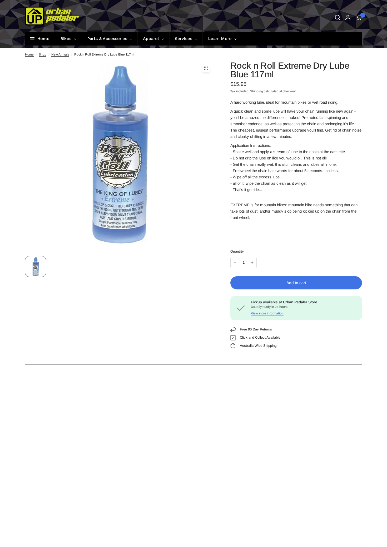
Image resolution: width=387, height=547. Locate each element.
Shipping (256, 91)
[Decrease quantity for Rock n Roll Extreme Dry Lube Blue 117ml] (235, 262)
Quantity (237, 251)
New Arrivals (60, 54)
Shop (42, 54)
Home (29, 54)
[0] (357, 17)
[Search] (337, 17)
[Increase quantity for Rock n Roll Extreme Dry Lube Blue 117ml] (252, 262)
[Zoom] (206, 68)
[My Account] (348, 17)
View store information (267, 313)
